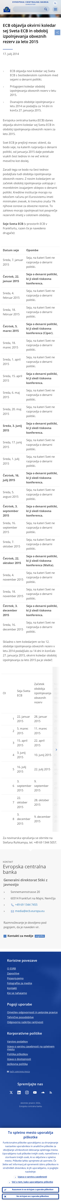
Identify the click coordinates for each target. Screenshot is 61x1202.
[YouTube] (34, 1092)
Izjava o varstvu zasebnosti (32, 1177)
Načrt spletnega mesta (20, 1072)
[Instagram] (27, 1092)
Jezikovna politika (17, 1064)
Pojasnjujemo (15, 978)
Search (45, 9)
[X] (11, 1092)
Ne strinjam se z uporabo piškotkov (32, 1196)
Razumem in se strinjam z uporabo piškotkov (32, 1190)
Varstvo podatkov (17, 1041)
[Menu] (55, 9)
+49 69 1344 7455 (26, 905)
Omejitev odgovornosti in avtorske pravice (32, 1012)
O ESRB (11, 968)
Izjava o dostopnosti (19, 1059)
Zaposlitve (13, 973)
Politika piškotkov (17, 1054)
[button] (55, 3)
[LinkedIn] (19, 1092)
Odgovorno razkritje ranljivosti (25, 1022)
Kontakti (12, 988)
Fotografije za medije (19, 983)
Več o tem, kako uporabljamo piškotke (32, 1182)
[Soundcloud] (42, 1092)
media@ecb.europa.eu (30, 911)
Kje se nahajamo (17, 993)
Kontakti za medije (20, 936)
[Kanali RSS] (50, 1092)
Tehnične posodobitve (20, 1017)
